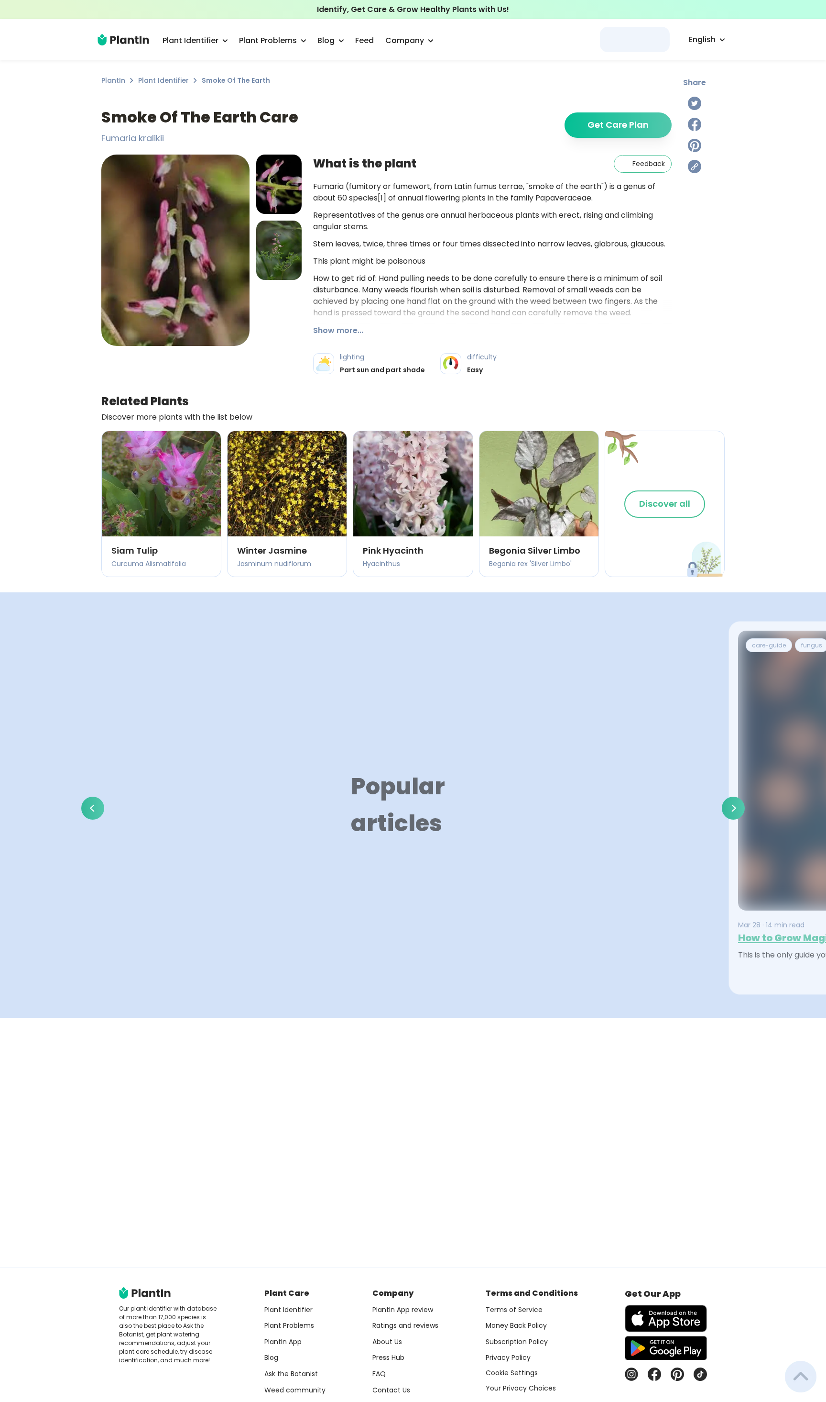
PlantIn (113, 80)
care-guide (769, 645)
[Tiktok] (700, 1374)
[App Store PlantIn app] (666, 1318)
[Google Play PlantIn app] (666, 1348)
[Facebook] (694, 124)
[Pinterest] (694, 145)
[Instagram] (631, 1374)
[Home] (123, 40)
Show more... (338, 330)
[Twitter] (694, 103)
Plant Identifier (163, 80)
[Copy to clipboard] (694, 166)
